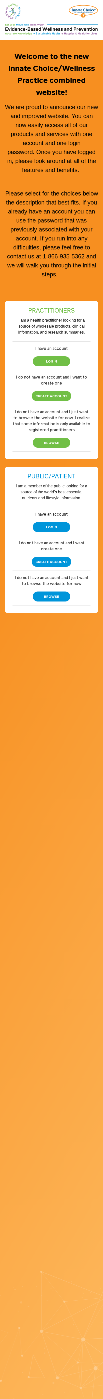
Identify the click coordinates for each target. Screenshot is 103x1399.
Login (51, 361)
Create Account (52, 396)
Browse (51, 442)
